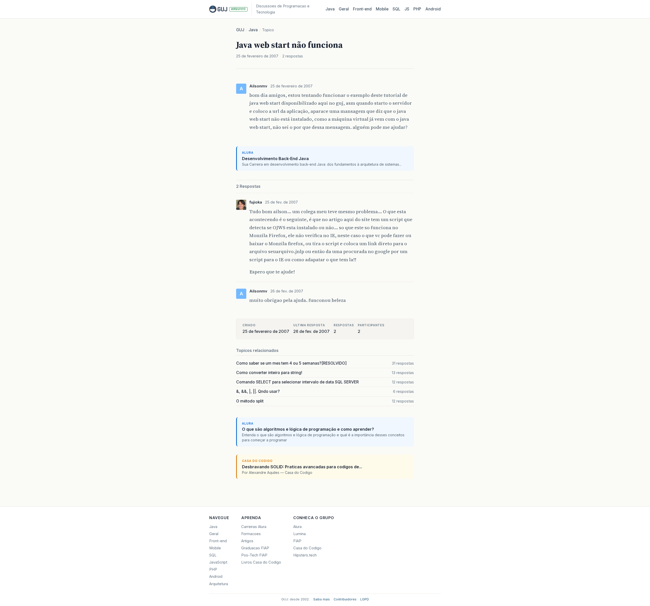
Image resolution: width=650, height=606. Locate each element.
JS (406, 9)
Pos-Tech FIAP (254, 555)
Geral (344, 9)
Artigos (247, 541)
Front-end (218, 541)
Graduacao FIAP (255, 548)
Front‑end (362, 9)
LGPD (364, 599)
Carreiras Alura (253, 526)
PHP (417, 9)
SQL (396, 9)
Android (433, 9)
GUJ (240, 29)
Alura (297, 526)
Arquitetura (218, 584)
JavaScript (218, 562)
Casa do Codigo (307, 548)
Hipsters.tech (305, 555)
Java (330, 9)
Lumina (299, 534)
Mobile (382, 9)
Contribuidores (345, 599)
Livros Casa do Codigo (261, 562)
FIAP (297, 541)
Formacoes (251, 534)
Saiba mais (321, 599)
